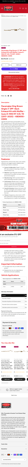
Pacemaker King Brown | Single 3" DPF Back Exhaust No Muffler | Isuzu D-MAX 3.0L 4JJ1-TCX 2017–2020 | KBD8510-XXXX (7, 364)
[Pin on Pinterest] (11, 96)
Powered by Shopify (17, 463)
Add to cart (18, 65)
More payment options (14, 72)
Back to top (14, 395)
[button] (25, 8)
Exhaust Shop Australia (8, 463)
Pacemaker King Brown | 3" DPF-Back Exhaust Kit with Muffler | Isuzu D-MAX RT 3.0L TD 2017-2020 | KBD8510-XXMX (13, 16)
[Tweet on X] (5, 96)
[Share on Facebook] (8, 96)
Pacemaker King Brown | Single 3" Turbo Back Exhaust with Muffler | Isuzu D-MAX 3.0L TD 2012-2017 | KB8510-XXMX (19, 364)
